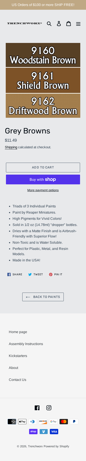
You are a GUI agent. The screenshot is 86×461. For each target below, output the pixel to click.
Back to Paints (46, 297)
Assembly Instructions (26, 344)
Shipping (11, 147)
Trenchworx (35, 446)
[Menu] (78, 23)
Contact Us (17, 380)
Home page (18, 332)
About (13, 368)
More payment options (43, 190)
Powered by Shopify (56, 446)
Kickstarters (18, 356)
